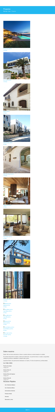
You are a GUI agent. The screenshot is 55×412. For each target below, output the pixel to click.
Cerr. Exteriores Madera (10, 385)
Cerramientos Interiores (10, 390)
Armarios (7, 396)
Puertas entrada (8, 393)
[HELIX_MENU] (51, 3)
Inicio (9, 11)
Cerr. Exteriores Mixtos (10, 387)
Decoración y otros (9, 399)
